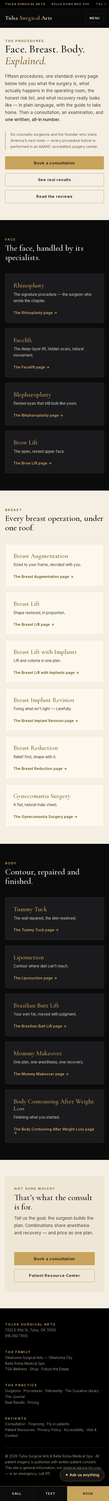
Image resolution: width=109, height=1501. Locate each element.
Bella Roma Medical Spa (24, 1363)
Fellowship (53, 1391)
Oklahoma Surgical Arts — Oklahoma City (38, 1358)
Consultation (15, 1424)
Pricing (33, 1402)
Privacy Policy (49, 1430)
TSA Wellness (16, 1369)
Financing (36, 1424)
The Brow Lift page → (32, 463)
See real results (54, 179)
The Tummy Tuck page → (36, 930)
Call (17, 1493)
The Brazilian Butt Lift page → (39, 1026)
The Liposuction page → (35, 978)
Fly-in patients (58, 1424)
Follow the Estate (55, 1369)
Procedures (33, 1391)
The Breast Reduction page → (40, 768)
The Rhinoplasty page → (35, 312)
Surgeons (13, 1391)
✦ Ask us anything (82, 1474)
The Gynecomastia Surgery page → (45, 816)
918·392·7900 (16, 1336)
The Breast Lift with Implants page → (46, 672)
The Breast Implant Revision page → (45, 720)
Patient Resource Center (54, 1275)
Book (88, 1493)
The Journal (15, 1397)
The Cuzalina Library (82, 1391)
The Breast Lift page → (33, 624)
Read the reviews (54, 196)
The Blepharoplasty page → (38, 415)
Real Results (15, 1402)
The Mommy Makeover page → (41, 1074)
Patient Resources (20, 1430)
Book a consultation (54, 163)
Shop (34, 1369)
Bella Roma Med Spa (70, 4)
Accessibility (74, 1430)
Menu (94, 18)
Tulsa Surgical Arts (25, 4)
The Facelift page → (31, 367)
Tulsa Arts (28, 18)
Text (50, 1493)
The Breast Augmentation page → (43, 576)
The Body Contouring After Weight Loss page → (53, 1131)
